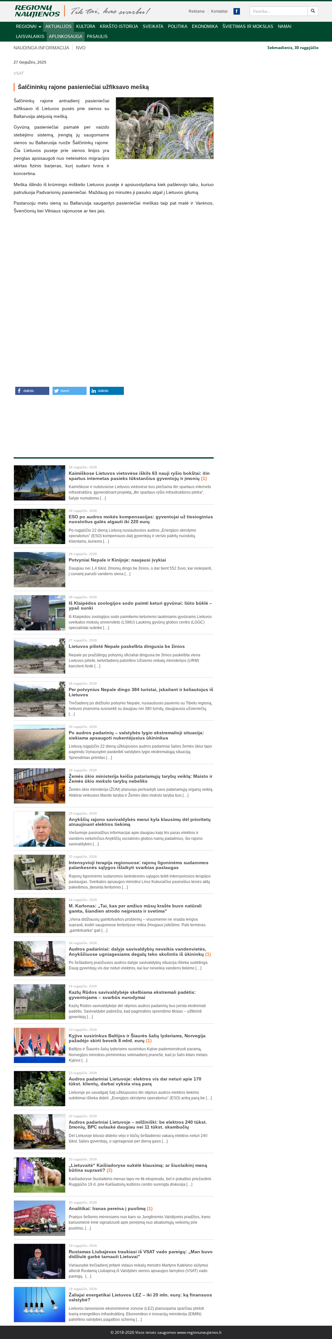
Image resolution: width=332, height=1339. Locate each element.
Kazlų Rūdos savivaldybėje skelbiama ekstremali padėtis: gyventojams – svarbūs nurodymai (132, 995)
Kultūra (85, 26)
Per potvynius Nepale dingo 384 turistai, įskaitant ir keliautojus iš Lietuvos (141, 692)
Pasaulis (97, 36)
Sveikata (153, 26)
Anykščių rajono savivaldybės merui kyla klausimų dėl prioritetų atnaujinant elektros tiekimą (140, 822)
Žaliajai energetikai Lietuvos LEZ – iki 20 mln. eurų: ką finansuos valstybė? (140, 1297)
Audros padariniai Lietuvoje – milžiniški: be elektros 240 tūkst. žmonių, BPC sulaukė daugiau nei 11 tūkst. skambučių (138, 1124)
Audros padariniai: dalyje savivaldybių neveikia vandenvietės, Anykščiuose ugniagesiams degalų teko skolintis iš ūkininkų (140, 951)
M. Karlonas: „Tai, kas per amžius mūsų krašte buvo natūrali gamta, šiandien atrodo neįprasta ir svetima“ (135, 908)
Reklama (197, 11)
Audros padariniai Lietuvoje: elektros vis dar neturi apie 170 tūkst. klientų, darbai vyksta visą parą (135, 1081)
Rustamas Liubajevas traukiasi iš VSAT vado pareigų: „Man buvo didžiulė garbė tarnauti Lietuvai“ (141, 1254)
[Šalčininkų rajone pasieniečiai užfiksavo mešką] (165, 128)
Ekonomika (205, 26)
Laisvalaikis (30, 36)
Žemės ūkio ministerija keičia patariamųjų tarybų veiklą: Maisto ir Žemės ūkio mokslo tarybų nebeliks (140, 779)
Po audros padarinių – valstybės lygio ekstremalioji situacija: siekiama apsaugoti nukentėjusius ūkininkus (136, 735)
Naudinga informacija (41, 47)
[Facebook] (236, 11)
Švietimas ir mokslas (247, 26)
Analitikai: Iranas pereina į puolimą (111, 1208)
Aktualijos (58, 26)
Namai (284, 26)
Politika (177, 26)
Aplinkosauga (65, 36)
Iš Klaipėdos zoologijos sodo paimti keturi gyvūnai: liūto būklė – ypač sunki (140, 605)
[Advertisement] (135, 419)
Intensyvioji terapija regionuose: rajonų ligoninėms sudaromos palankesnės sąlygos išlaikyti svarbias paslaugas (138, 865)
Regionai (26, 26)
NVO (81, 47)
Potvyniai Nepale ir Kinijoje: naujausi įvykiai (117, 559)
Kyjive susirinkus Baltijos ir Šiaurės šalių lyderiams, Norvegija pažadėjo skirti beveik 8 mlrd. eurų (137, 1038)
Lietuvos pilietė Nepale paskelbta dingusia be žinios (127, 646)
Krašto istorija (119, 26)
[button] (32, 391)
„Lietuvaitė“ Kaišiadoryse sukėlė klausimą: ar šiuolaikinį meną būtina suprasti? (138, 1168)
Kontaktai (219, 11)
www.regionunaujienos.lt (199, 1332)
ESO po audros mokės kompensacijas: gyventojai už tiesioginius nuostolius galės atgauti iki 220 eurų (141, 519)
